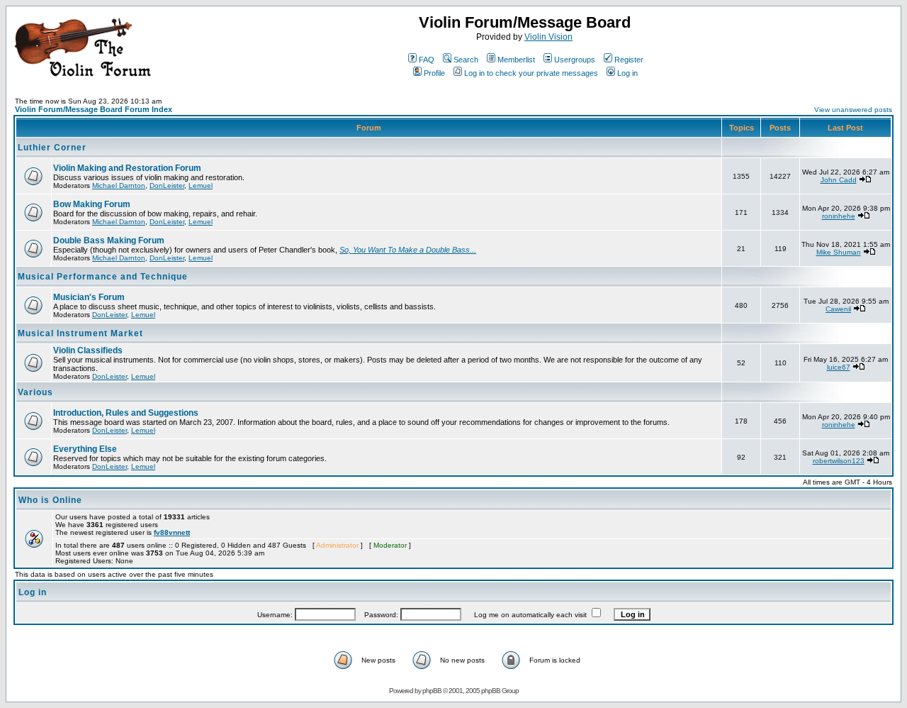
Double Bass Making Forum (108, 240)
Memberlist (516, 59)
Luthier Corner (52, 148)
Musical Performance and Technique (103, 277)
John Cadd (839, 180)
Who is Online (50, 500)
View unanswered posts (853, 110)
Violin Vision (548, 37)
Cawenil (838, 309)
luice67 (838, 367)
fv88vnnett (172, 532)
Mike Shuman (838, 252)
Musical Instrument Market (80, 333)
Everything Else (85, 449)
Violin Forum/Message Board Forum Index (93, 109)
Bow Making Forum (91, 204)
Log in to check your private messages (531, 73)
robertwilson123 (838, 461)
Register (628, 59)
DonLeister (167, 185)
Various (35, 392)
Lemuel (200, 185)
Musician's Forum (89, 297)
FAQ (426, 59)
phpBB (431, 691)
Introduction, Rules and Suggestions (125, 413)
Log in (627, 73)
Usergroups (574, 59)
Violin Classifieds (88, 350)
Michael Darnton (118, 185)
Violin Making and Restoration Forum (127, 168)
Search (466, 59)
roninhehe (838, 216)
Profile (434, 73)
